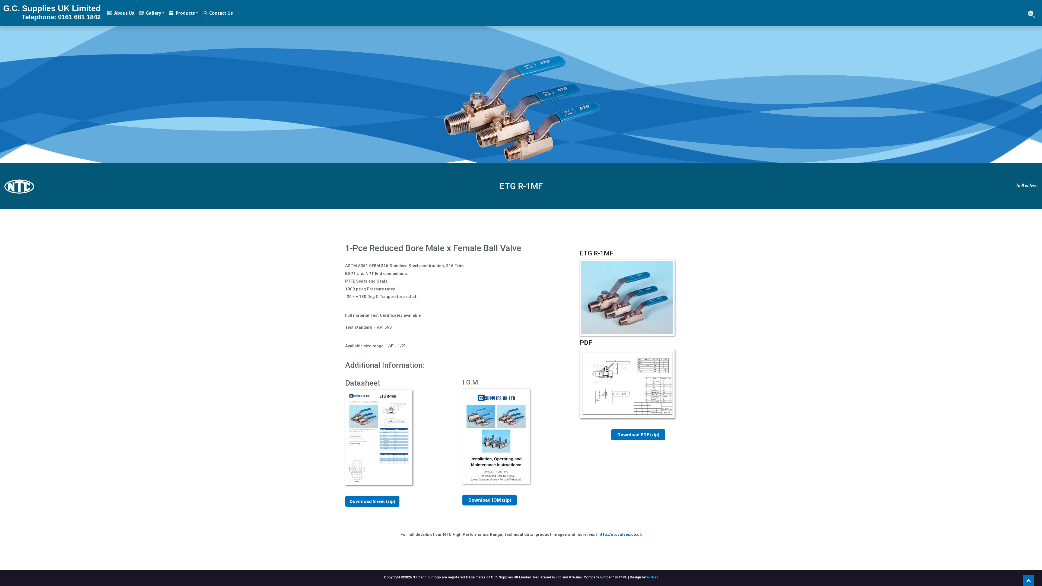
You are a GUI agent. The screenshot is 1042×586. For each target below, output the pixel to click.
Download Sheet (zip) (372, 501)
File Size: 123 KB (638, 446)
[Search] (1030, 12)
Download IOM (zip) (489, 500)
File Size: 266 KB (372, 512)
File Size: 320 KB (490, 511)
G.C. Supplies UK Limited (52, 12)
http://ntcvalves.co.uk (620, 534)
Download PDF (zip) (638, 435)
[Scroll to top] (1028, 580)
